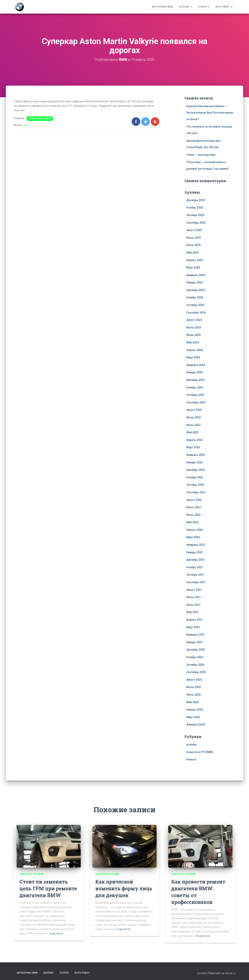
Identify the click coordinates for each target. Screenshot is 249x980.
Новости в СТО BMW (40, 118)
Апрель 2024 (194, 350)
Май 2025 (192, 252)
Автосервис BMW (162, 6)
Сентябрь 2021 (196, 582)
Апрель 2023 (194, 439)
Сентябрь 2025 (196, 222)
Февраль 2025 (195, 275)
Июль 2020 (193, 687)
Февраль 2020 (195, 724)
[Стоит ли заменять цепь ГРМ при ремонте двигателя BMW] (49, 846)
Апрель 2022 (194, 529)
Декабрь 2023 (195, 379)
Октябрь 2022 (195, 484)
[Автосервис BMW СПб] (19, 7)
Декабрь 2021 (195, 559)
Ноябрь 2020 (194, 657)
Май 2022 (192, 522)
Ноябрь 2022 (194, 477)
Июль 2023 (193, 417)
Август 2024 (194, 319)
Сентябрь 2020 (196, 672)
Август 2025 (194, 230)
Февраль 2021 (195, 634)
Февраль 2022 (195, 544)
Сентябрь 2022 (196, 492)
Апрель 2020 (194, 709)
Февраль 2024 (195, 365)
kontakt (201, 973)
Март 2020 (193, 717)
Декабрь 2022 (195, 469)
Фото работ (223, 6)
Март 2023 (193, 447)
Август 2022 (194, 499)
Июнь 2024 (193, 334)
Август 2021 (194, 589)
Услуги (203, 6)
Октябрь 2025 (195, 215)
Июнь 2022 (193, 514)
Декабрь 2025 (195, 200)
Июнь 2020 (193, 694)
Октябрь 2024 (195, 305)
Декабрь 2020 (195, 649)
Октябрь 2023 (195, 394)
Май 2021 (192, 612)
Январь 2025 (194, 282)
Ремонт (191, 759)
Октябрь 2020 (195, 664)
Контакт (184, 6)
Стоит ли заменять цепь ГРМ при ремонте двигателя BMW (48, 888)
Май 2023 (192, 432)
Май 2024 (192, 342)
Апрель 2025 (194, 260)
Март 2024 (193, 357)
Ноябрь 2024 (194, 297)
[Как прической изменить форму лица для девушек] (124, 846)
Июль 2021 (193, 597)
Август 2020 (194, 679)
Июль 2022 (193, 507)
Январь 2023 (194, 462)
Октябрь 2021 (195, 574)
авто (26, 125)
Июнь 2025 (193, 245)
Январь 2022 (194, 552)
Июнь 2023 (193, 425)
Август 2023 (194, 409)
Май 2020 (192, 702)
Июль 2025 (193, 237)
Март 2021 (193, 627)
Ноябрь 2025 (194, 207)
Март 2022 (193, 537)
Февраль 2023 (195, 454)
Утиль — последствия (200, 154)
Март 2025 (193, 267)
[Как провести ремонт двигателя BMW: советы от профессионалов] (200, 846)
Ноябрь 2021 (194, 567)
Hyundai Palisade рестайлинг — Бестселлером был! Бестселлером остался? (209, 113)
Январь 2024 (194, 372)
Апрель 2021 (194, 619)
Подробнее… (57, 933)
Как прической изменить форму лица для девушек (123, 888)
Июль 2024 (193, 327)
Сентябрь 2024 (196, 312)
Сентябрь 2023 (196, 402)
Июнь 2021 (193, 604)
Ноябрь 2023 (194, 387)
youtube (191, 744)
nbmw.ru (230, 973)
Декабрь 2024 (195, 290)
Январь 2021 (194, 642)
